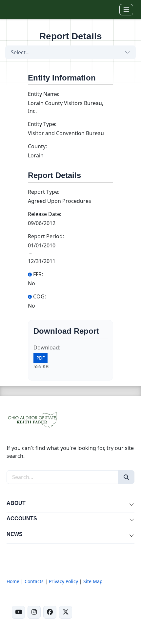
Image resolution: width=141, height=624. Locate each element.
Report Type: (43, 191)
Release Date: (44, 214)
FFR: (38, 274)
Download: (46, 347)
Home (13, 581)
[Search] (126, 477)
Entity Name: (43, 94)
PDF (40, 358)
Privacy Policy (63, 581)
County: (37, 146)
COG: (39, 296)
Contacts (34, 581)
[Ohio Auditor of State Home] (17, 9)
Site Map (93, 581)
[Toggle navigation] (126, 9)
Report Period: (46, 236)
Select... (20, 52)
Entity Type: (42, 124)
